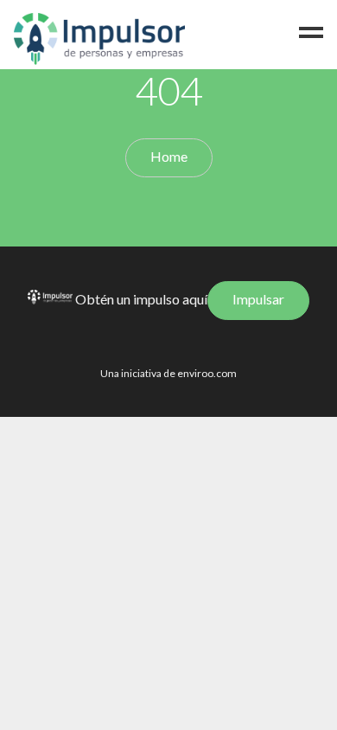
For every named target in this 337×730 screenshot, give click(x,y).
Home (169, 156)
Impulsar (258, 299)
